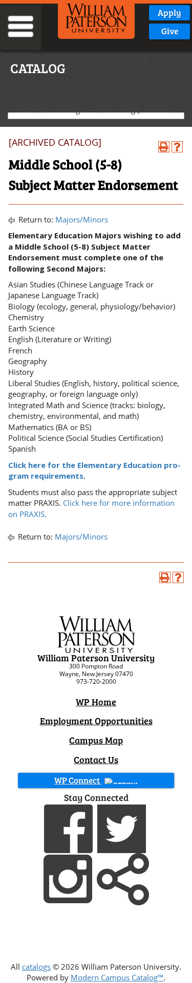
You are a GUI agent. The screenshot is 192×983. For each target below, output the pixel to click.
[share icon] (123, 878)
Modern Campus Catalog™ (117, 977)
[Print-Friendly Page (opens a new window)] (163, 146)
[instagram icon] (69, 878)
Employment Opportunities (96, 720)
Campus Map (96, 740)
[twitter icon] (122, 827)
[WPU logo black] (96, 17)
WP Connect (77, 780)
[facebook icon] (69, 827)
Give (169, 31)
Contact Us (96, 759)
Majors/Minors (81, 219)
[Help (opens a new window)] (177, 146)
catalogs (36, 967)
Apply (169, 12)
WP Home (96, 702)
